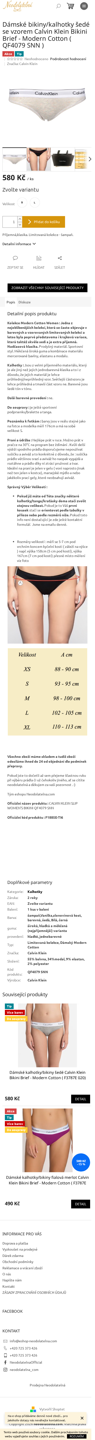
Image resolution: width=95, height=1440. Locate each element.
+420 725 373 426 (23, 1348)
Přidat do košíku (47, 221)
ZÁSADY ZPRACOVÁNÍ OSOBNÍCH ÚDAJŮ (34, 1292)
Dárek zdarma (12, 1255)
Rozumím (77, 1436)
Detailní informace (16, 244)
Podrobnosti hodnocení (68, 59)
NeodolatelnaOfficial (26, 1362)
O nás (6, 1274)
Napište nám (12, 1280)
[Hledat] (58, 6)
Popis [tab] (11, 302)
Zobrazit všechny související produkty (47, 287)
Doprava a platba (15, 1243)
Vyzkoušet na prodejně (20, 1249)
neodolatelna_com (24, 1369)
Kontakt (8, 1286)
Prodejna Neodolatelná (47, 1385)
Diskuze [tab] (25, 302)
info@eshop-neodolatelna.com (33, 1341)
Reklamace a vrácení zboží (22, 1268)
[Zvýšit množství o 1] (19, 219)
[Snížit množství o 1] (19, 224)
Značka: (22, 63)
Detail (80, 1099)
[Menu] (84, 6)
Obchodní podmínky (17, 1261)
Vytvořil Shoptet (52, 1409)
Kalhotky (35, 891)
